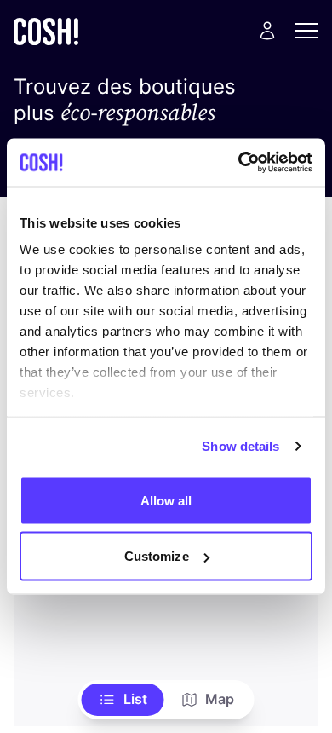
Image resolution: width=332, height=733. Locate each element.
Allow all (166, 500)
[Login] (267, 30)
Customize (156, 556)
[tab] (123, 700)
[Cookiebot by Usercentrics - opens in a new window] (238, 163)
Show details (240, 446)
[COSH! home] (46, 31)
